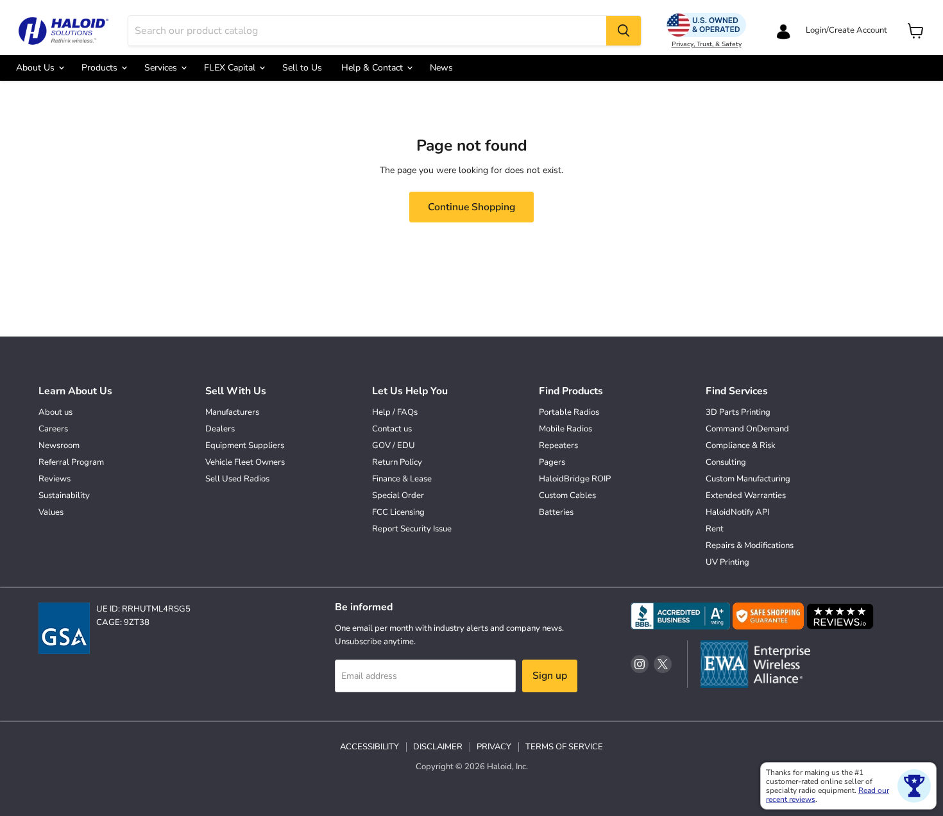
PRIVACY (494, 747)
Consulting (726, 462)
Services (162, 68)
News (441, 68)
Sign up (549, 676)
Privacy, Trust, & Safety (707, 44)
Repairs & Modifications (750, 545)
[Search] (623, 31)
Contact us (392, 429)
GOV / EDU (393, 445)
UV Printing (727, 562)
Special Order (398, 495)
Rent (715, 529)
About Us (36, 68)
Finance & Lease (402, 479)
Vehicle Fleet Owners (245, 462)
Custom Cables (567, 495)
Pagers (552, 462)
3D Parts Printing (738, 412)
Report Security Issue (412, 529)
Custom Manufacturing (748, 479)
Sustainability (64, 495)
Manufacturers (232, 412)
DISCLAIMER (438, 747)
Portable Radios (569, 412)
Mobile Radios (565, 429)
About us (55, 412)
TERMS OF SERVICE (564, 747)
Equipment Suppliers (244, 445)
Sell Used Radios (237, 479)
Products (100, 68)
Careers (53, 429)
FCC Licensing (398, 512)
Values (51, 512)
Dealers (220, 429)
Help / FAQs (395, 412)
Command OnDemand (747, 429)
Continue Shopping (471, 207)
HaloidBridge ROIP (575, 479)
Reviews (54, 479)
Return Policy (397, 462)
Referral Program (71, 462)
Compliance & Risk (741, 445)
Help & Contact (373, 68)
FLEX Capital (231, 68)
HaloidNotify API (737, 512)
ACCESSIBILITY (369, 747)
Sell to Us (302, 68)
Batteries (556, 512)
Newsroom (59, 445)
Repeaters (558, 445)
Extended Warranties (746, 495)
